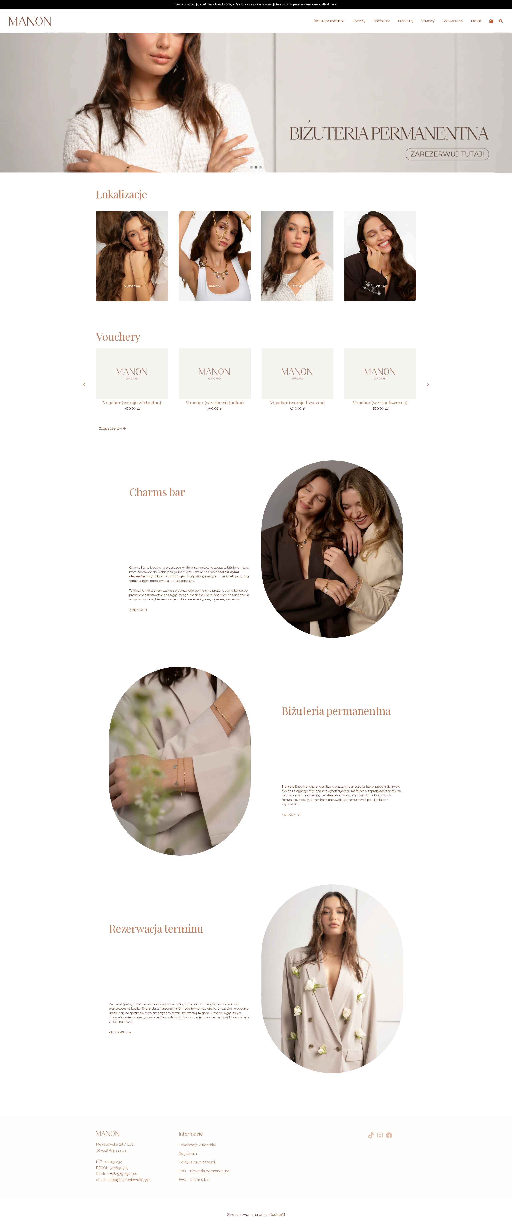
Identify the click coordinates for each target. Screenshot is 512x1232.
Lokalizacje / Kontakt (197, 1145)
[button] (501, 21)
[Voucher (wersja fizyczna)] (298, 384)
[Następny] (427, 384)
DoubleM (277, 1214)
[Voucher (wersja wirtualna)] (132, 384)
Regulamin (188, 1153)
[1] (215, 256)
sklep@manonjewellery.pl (129, 1180)
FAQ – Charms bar (194, 1179)
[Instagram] (380, 1135)
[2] (380, 256)
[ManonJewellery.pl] (30, 21)
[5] (132, 256)
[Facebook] (389, 1135)
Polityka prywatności (197, 1162)
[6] (297, 256)
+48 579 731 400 (123, 1174)
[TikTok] (371, 1135)
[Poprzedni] (84, 384)
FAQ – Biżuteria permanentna (204, 1171)
